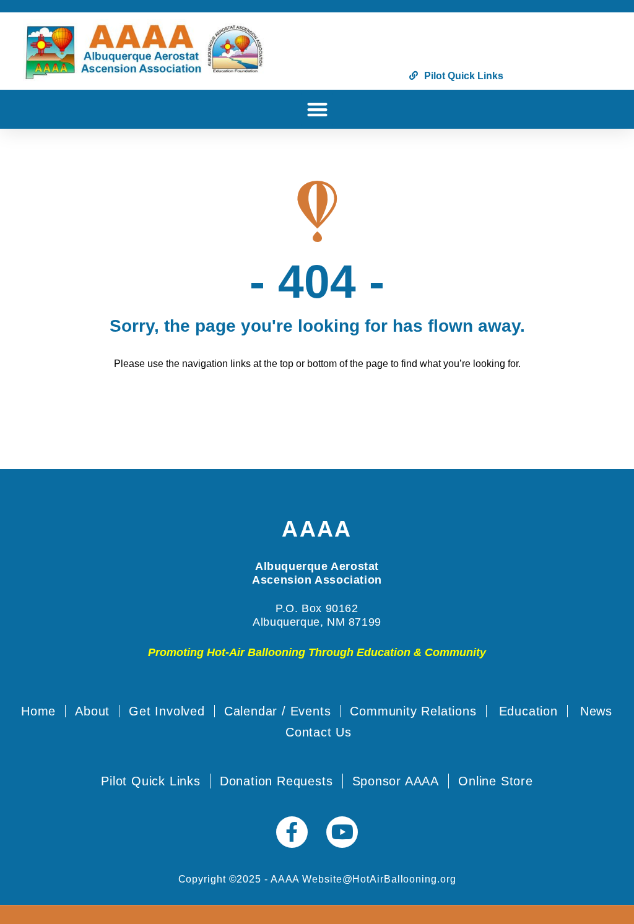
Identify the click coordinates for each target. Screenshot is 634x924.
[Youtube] (342, 832)
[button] (317, 109)
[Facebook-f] (292, 832)
